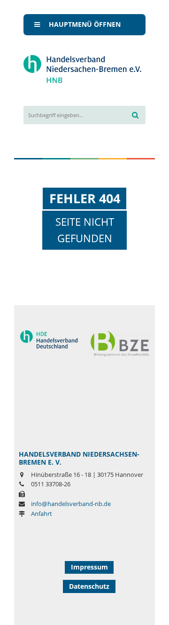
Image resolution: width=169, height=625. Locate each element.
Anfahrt (41, 513)
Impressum (89, 566)
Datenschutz (89, 586)
